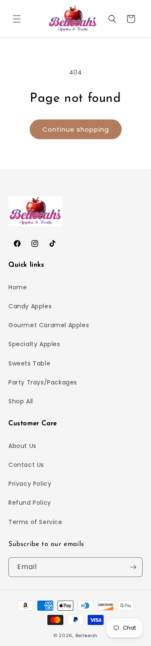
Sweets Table (29, 363)
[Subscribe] (133, 567)
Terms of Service (35, 522)
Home (17, 287)
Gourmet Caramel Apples (48, 325)
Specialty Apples (34, 344)
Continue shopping (75, 129)
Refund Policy (29, 502)
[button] (17, 19)
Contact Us (26, 465)
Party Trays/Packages (42, 382)
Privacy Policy (29, 483)
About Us (22, 446)
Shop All (20, 401)
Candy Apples (30, 306)
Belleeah (87, 635)
